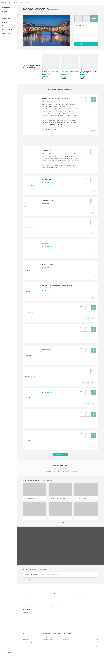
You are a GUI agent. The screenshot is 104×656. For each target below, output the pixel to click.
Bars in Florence (54, 596)
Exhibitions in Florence (55, 604)
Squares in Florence (28, 604)
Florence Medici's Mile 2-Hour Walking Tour (50, 72)
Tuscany (78, 596)
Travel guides (6, 33)
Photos (4, 26)
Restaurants (5, 22)
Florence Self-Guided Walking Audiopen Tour (69, 72)
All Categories (53, 593)
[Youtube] (97, 634)
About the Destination (82, 593)
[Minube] (5, 2)
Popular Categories (28, 593)
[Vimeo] (94, 634)
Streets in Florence (27, 602)
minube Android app (48, 639)
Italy (77, 598)
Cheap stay (25, 612)
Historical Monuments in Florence (31, 600)
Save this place (87, 44)
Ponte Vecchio (83, 25)
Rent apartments (7, 29)
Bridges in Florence (62, 575)
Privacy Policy (26, 639)
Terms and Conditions (28, 642)
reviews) (63, 9)
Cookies (25, 637)
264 (60, 9)
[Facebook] (89, 634)
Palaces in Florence (27, 596)
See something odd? (27, 579)
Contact (65, 637)
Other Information (28, 609)
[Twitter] (92, 634)
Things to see (6, 18)
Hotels (4, 15)
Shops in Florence (27, 598)
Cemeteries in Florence (55, 600)
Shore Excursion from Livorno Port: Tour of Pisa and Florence (89, 72)
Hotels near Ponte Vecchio (49, 575)
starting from (45, 76)
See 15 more (60, 455)
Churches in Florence (55, 602)
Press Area (66, 639)
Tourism (4, 11)
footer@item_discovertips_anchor (51, 637)
